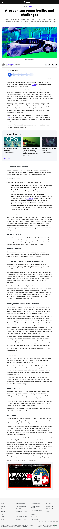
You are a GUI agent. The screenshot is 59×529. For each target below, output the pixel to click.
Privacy (3, 511)
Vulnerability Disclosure (22, 526)
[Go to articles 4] (8, 158)
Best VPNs (18, 508)
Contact (7, 525)
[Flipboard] (54, 521)
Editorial (6, 152)
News (2, 503)
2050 (34, 84)
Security (3, 508)
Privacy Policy (21, 525)
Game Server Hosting (21, 519)
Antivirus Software (20, 503)
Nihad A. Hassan (10, 64)
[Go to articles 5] (9, 158)
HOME (25, 6)
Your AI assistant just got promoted (11, 149)
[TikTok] (51, 521)
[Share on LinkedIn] (56, 65)
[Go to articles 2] (5, 158)
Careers (48, 511)
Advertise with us (50, 508)
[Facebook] (42, 521)
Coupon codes (34, 519)
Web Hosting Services (21, 516)
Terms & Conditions (29, 525)
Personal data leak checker (35, 507)
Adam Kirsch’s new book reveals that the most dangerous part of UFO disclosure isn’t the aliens (30, 151)
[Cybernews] (29, 2)
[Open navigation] (2, 2)
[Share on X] (49, 65)
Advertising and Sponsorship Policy (8, 526)
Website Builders (20, 514)
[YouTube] (45, 521)
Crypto (2, 514)
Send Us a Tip (49, 506)
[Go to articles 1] (4, 158)
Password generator (36, 503)
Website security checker (35, 513)
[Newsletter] (57, 521)
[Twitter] (40, 521)
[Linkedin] (48, 521)
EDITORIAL (31, 6)
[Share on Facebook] (53, 65)
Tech (2, 519)
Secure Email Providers (21, 511)
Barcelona (30, 198)
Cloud (2, 516)
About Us (48, 503)
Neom (8, 117)
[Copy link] (46, 65)
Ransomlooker (34, 516)
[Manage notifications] (55, 525)
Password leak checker (36, 510)
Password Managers (21, 506)
